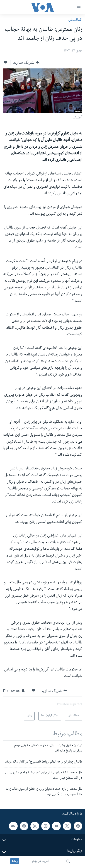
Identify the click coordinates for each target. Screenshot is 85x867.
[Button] (26, 62)
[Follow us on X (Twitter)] (67, 826)
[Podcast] (24, 826)
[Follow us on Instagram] (45, 826)
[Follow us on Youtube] (56, 826)
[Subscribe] (13, 826)
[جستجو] (68, 861)
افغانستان (75, 20)
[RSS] (34, 826)
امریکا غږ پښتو (40, 861)
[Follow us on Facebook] (78, 826)
